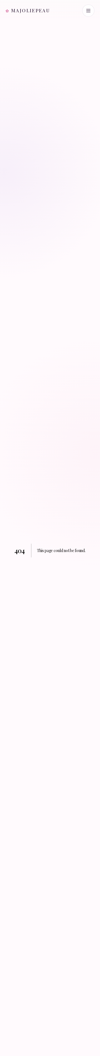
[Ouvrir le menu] (88, 10)
